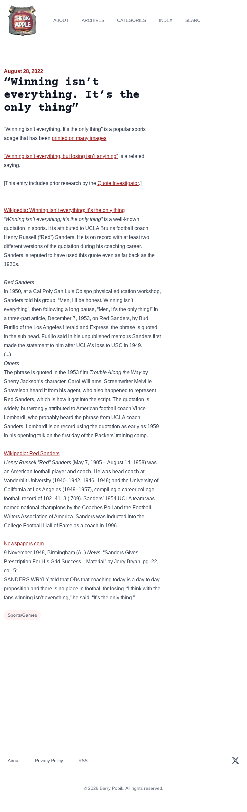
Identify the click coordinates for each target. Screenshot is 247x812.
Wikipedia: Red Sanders (31, 453)
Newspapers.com (24, 543)
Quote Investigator (118, 183)
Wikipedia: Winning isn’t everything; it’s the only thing (64, 210)
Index (165, 20)
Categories (131, 20)
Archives (93, 20)
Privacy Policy (49, 760)
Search (194, 20)
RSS (82, 760)
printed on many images (79, 138)
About (61, 20)
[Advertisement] (206, 104)
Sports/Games (22, 615)
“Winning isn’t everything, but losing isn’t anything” (61, 156)
